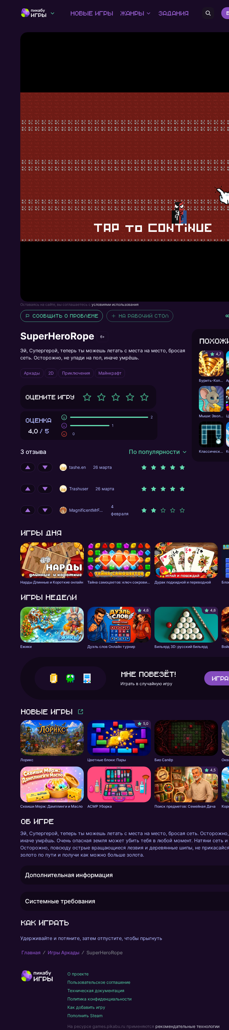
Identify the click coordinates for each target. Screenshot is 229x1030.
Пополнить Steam (85, 1015)
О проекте (78, 973)
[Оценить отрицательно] (45, 467)
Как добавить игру (86, 1007)
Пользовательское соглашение (98, 982)
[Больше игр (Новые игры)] (80, 711)
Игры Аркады (63, 952)
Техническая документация (95, 990)
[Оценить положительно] (27, 467)
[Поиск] (208, 13)
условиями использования (115, 304)
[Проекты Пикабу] (52, 13)
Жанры (132, 13)
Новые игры (91, 13)
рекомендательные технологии (187, 1026)
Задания (173, 13)
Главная (31, 952)
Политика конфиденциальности (99, 998)
